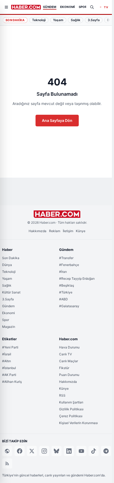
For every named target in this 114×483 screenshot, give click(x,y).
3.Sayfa (8, 299)
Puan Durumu (69, 375)
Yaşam (7, 278)
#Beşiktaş (66, 285)
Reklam (54, 231)
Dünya (7, 265)
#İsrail (6, 354)
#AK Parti (9, 375)
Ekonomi (8, 313)
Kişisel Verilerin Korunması (78, 423)
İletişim (68, 231)
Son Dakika (15, 20)
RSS (62, 395)
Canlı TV (65, 354)
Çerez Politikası (70, 416)
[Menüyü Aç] (6, 7)
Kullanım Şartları (71, 402)
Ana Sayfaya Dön (57, 120)
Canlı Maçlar (68, 361)
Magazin (8, 327)
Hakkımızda (37, 231)
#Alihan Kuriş (12, 382)
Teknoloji (9, 272)
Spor (5, 320)
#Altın (6, 361)
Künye (80, 231)
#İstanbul (9, 368)
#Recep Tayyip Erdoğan (77, 278)
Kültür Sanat (11, 292)
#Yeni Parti (10, 347)
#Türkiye (65, 292)
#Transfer (66, 258)
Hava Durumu (69, 347)
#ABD (63, 299)
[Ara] (92, 7)
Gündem (8, 306)
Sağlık (6, 285)
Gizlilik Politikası (71, 409)
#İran (63, 272)
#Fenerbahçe (69, 265)
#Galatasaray (69, 306)
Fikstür (64, 368)
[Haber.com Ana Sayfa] (26, 7)
